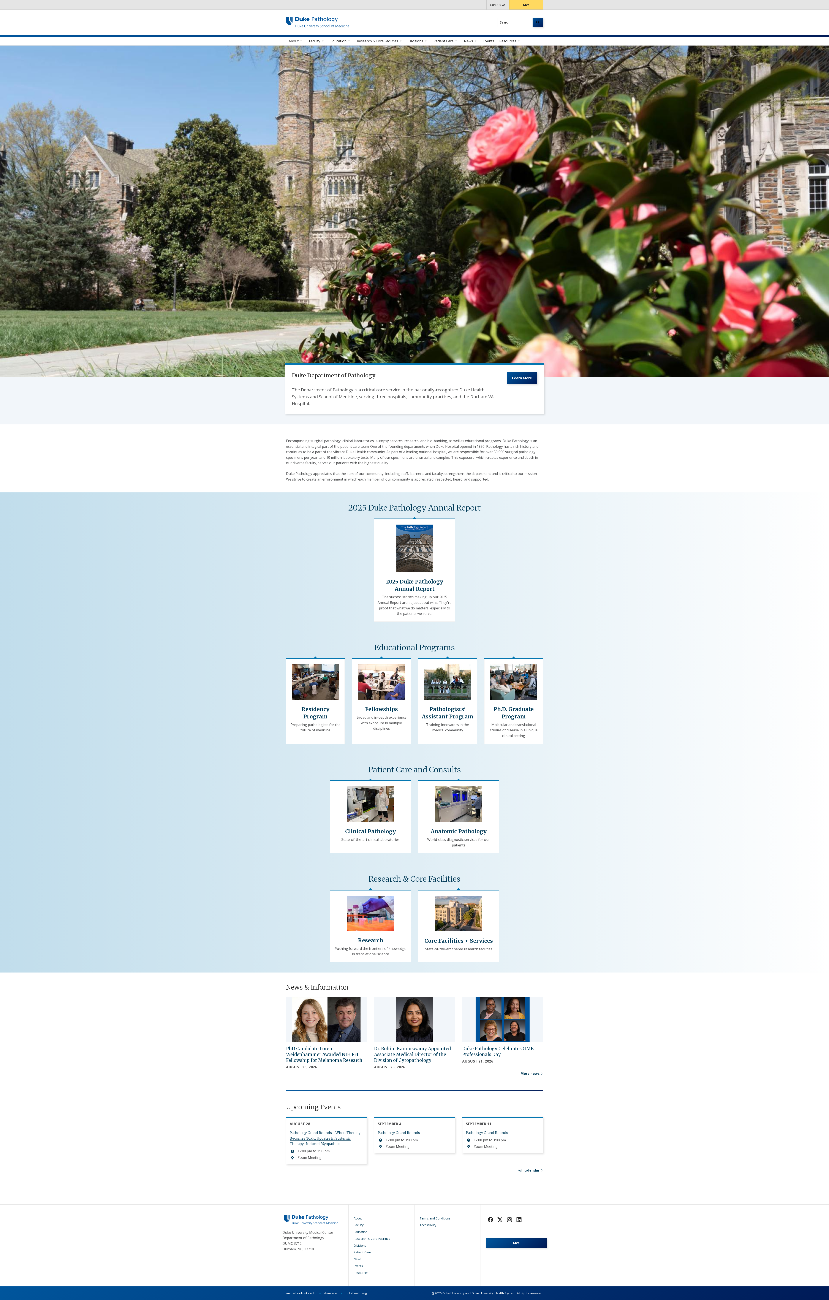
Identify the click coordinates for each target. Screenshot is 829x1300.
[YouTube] (519, 1219)
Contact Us (498, 5)
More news (529, 1073)
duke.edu (330, 1293)
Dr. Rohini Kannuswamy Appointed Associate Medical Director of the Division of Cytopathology (412, 1054)
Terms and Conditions (435, 1218)
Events (488, 41)
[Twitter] (500, 1219)
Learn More (522, 378)
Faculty (314, 41)
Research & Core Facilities (377, 41)
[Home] (317, 20)
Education (338, 41)
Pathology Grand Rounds (399, 1133)
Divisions (415, 41)
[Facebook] (490, 1219)
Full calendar (528, 1170)
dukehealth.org (356, 1293)
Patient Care (443, 41)
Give (526, 5)
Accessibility (428, 1225)
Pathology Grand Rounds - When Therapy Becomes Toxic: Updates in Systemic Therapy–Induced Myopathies (325, 1138)
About (294, 41)
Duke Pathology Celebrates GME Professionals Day (497, 1051)
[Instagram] (509, 1219)
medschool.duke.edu (300, 1293)
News (468, 41)
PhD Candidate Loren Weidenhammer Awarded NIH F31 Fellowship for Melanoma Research (324, 1054)
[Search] (538, 22)
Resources (507, 41)
